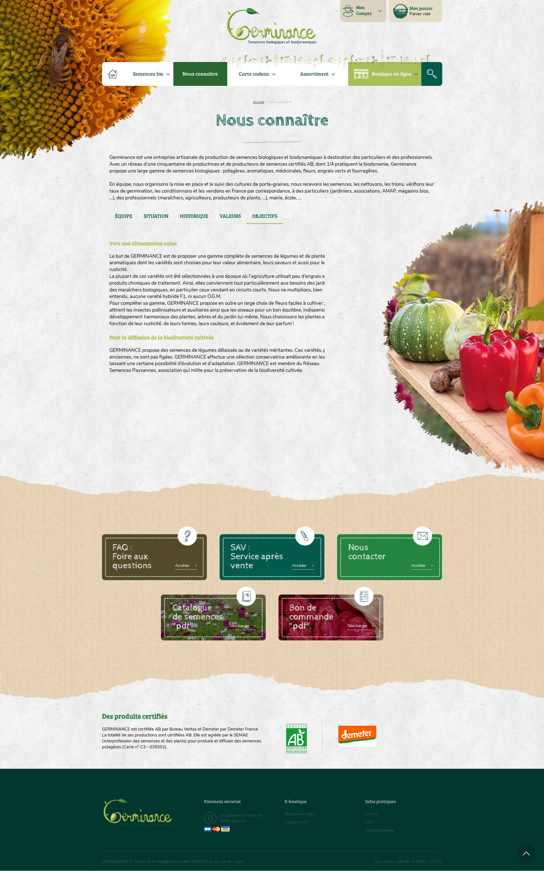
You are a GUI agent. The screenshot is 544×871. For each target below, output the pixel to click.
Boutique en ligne (392, 73)
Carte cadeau (254, 73)
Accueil (258, 102)
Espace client (296, 822)
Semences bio (148, 73)
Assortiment (314, 73)
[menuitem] (415, 11)
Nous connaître (200, 73)
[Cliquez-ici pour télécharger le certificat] (357, 736)
